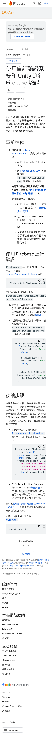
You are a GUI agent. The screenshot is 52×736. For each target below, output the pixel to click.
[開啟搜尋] (34, 3)
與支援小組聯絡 (9, 651)
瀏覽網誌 (6, 620)
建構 (26, 49)
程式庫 (5, 602)
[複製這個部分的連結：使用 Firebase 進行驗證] (18, 260)
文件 (19, 49)
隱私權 (12, 722)
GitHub (5, 607)
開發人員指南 (8, 589)
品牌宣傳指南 (8, 669)
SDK (30, 170)
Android (6, 692)
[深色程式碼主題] (39, 280)
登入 (46, 3)
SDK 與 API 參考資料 (11, 593)
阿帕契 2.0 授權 (35, 562)
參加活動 (6, 638)
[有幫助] (24, 55)
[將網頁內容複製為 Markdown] (18, 89)
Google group (8, 660)
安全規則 (35, 487)
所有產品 (6, 710)
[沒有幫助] (28, 55)
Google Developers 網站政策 (20, 565)
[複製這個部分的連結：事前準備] (27, 142)
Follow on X (7, 629)
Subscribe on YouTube (12, 633)
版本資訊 (6, 664)
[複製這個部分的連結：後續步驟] (27, 396)
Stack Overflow (9, 655)
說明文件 (8, 12)
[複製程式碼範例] (44, 280)
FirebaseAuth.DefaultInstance (21, 274)
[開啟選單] (5, 3)
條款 (4, 722)
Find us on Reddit (10, 624)
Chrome (6, 697)
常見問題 (6, 674)
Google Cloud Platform (12, 706)
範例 (4, 598)
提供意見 (13, 61)
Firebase (9, 49)
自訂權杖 (39, 315)
